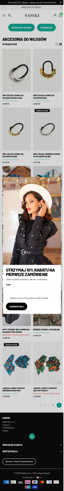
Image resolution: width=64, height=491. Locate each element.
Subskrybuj (16, 304)
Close (55, 182)
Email (9, 283)
